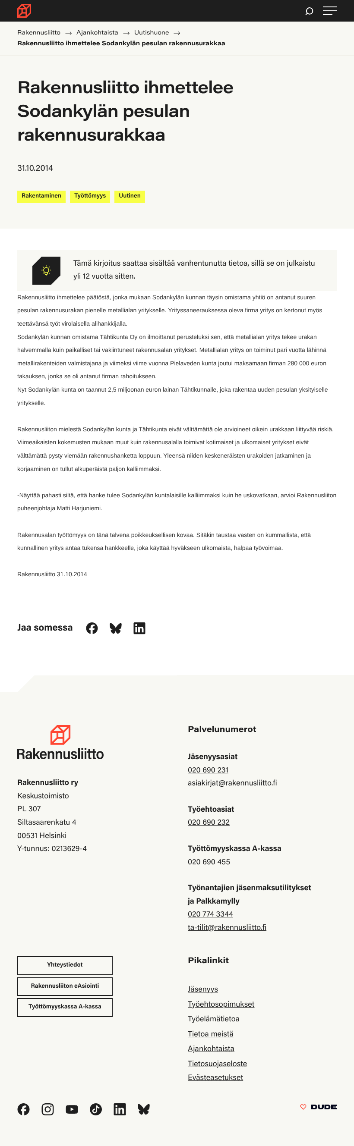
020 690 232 (209, 823)
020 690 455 (209, 863)
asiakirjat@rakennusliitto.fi (232, 784)
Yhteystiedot (64, 965)
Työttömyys (90, 196)
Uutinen (129, 196)
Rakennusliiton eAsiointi (65, 986)
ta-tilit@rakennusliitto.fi (227, 928)
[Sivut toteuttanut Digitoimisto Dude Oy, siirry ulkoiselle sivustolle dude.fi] (318, 1109)
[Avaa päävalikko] (330, 11)
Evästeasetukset (215, 1078)
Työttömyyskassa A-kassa (64, 1007)
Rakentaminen (41, 196)
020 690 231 (208, 771)
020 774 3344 (210, 915)
